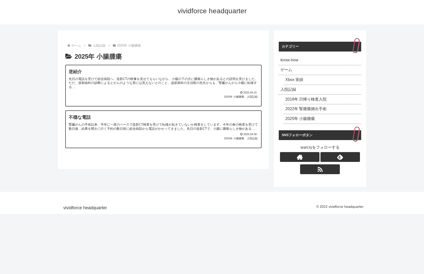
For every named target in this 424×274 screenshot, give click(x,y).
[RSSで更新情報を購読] (320, 169)
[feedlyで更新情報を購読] (340, 157)
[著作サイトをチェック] (299, 157)
